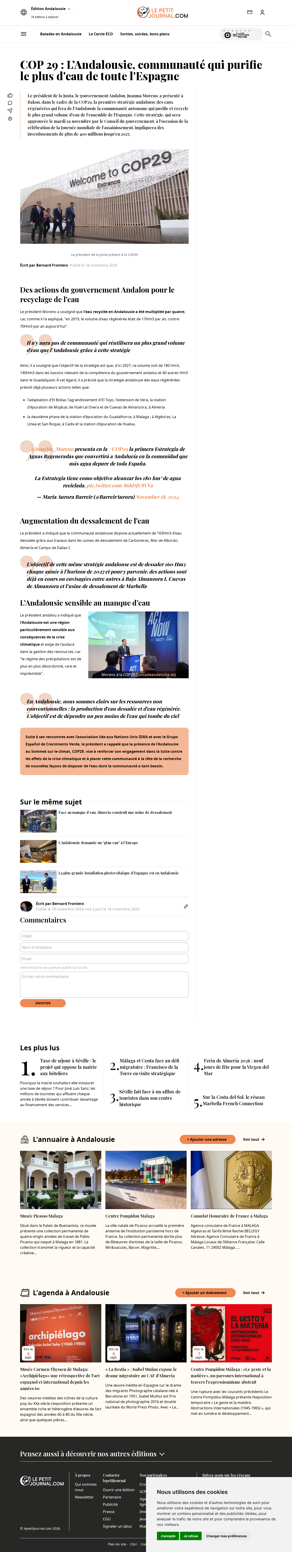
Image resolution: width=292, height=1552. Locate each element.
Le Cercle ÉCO (101, 33)
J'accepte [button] (168, 1536)
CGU (107, 1518)
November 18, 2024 (157, 496)
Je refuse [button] (191, 1536)
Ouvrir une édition (119, 1489)
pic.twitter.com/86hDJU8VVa (120, 485)
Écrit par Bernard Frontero (44, 265)
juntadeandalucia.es (156, 674)
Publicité (110, 1504)
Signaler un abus (117, 1526)
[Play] (256, 34)
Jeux (143, 1518)
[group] (256, 33)
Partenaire (112, 1497)
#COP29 (118, 448)
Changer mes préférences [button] (226, 1536)
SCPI (143, 1491)
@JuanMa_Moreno (52, 448)
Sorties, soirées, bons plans (144, 33)
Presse (109, 1511)
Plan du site (118, 1544)
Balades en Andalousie (60, 33)
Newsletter (84, 1497)
